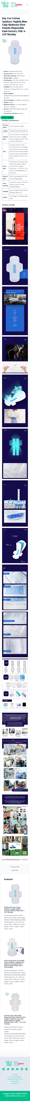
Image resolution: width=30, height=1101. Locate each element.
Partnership (15, 1081)
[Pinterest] (26, 1069)
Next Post (15, 870)
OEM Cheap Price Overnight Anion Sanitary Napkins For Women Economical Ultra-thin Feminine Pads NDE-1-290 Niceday (14, 963)
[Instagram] (13, 1069)
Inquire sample (7, 117)
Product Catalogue (15, 1077)
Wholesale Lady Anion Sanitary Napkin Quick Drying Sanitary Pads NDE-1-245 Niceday (14, 909)
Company (15, 1074)
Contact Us (15, 1083)
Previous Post (15, 867)
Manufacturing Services (15, 1079)
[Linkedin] (22, 1069)
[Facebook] (3, 1069)
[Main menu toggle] (27, 4)
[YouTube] (17, 1069)
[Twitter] (8, 1069)
